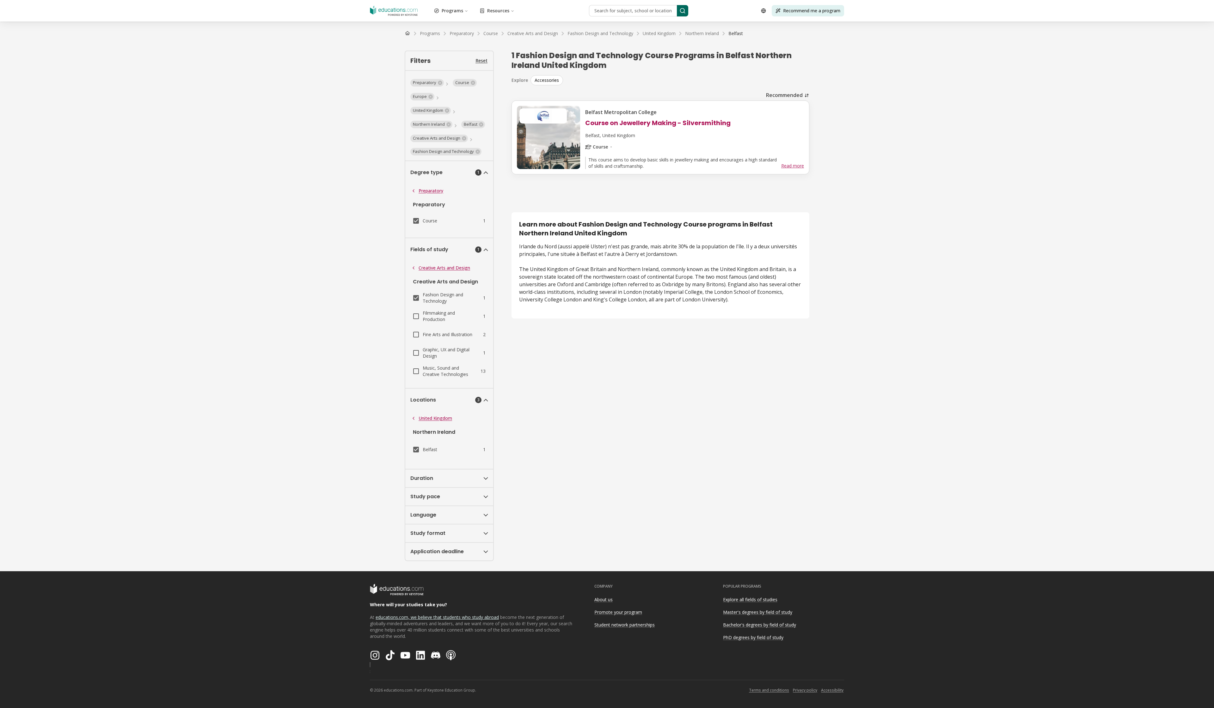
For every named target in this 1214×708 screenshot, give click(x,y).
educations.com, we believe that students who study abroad (437, 617)
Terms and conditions (769, 690)
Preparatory (431, 191)
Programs (452, 11)
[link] (735, 33)
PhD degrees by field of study (753, 637)
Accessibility (832, 690)
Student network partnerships (624, 625)
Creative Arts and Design (444, 268)
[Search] (682, 10)
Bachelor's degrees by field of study (759, 625)
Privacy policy (805, 690)
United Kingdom (435, 418)
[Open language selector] (763, 10)
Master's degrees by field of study (757, 612)
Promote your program (618, 612)
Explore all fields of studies (750, 599)
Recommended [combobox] (784, 95)
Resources (498, 11)
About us (603, 599)
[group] (669, 80)
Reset (481, 60)
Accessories (547, 80)
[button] (427, 83)
